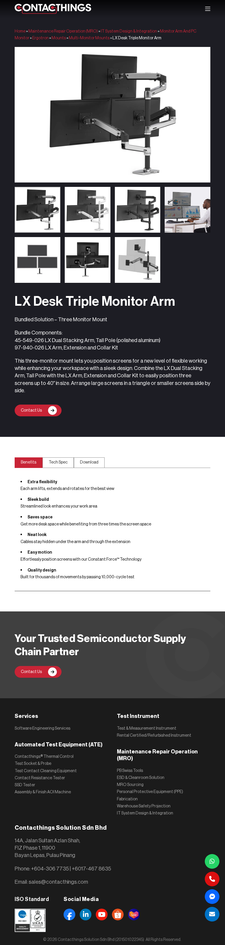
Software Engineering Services (42, 728)
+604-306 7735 (50, 868)
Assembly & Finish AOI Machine (43, 792)
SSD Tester (25, 785)
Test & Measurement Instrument (146, 728)
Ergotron (40, 38)
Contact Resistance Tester (40, 778)
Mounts (59, 38)
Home (20, 31)
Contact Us (31, 410)
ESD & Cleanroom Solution (140, 778)
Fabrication (127, 799)
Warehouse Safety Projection (144, 806)
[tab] (28, 462)
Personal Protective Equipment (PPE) (150, 792)
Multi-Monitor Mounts (89, 38)
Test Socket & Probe (33, 764)
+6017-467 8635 (91, 868)
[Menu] (207, 8)
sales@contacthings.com (58, 882)
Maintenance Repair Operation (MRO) (63, 31)
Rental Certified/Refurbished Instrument (154, 735)
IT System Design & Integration (129, 31)
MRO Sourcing (130, 785)
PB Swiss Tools (130, 771)
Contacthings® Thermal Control (44, 757)
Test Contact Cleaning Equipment (46, 771)
